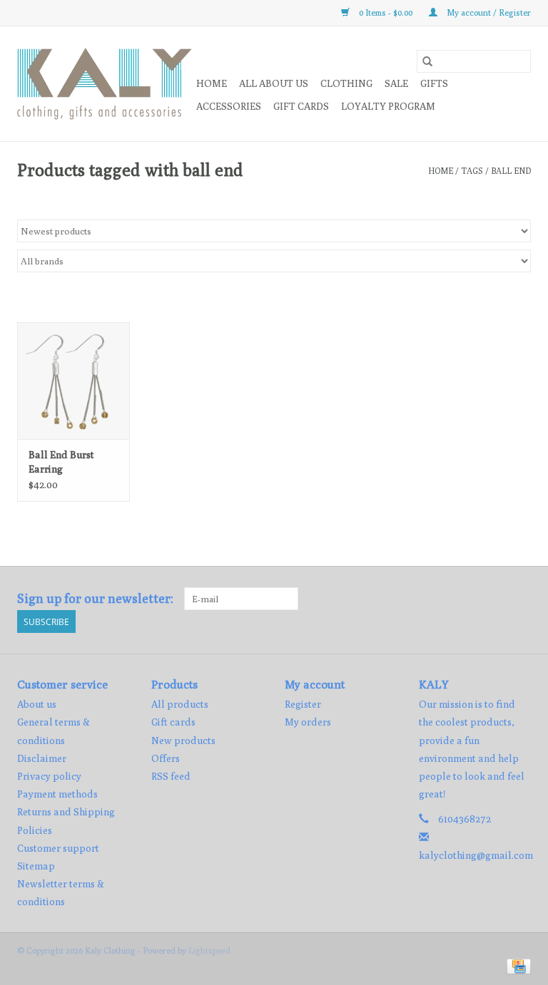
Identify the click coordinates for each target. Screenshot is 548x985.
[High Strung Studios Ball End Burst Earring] (73, 381)
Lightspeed (209, 950)
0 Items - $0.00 (386, 12)
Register (303, 704)
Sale (396, 83)
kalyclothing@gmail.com (476, 855)
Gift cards (301, 106)
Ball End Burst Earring (61, 462)
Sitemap (36, 866)
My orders (308, 722)
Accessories (228, 106)
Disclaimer (41, 758)
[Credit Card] (516, 965)
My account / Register (488, 12)
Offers (165, 758)
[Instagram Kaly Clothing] (519, 598)
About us (36, 704)
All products (179, 704)
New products (183, 740)
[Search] (427, 61)
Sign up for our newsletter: (95, 598)
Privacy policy (49, 776)
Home (211, 83)
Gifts (434, 83)
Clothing (346, 83)
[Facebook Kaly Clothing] (494, 598)
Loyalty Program (388, 106)
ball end (511, 170)
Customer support (58, 848)
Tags (472, 170)
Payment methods (57, 794)
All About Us (273, 83)
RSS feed (171, 776)
